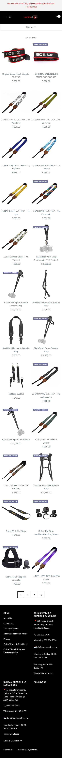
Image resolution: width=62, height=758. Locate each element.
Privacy (6, 639)
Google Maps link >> (12, 741)
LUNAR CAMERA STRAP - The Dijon (16, 212)
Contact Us (8, 623)
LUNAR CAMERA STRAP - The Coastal (46, 167)
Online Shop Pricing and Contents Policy (14, 651)
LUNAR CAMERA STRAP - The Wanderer (16, 121)
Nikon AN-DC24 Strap (16, 531)
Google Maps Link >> (43, 673)
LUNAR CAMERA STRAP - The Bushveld (46, 121)
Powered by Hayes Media (27, 750)
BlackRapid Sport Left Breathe (16, 439)
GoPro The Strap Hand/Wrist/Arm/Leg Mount (46, 532)
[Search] (10, 17)
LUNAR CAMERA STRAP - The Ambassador (46, 395)
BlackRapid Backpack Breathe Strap (46, 304)
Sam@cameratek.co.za (17, 718)
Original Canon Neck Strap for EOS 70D (16, 75)
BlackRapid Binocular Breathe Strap (16, 350)
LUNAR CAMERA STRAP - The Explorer (16, 167)
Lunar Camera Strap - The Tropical (16, 258)
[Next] (41, 594)
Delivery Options (10, 628)
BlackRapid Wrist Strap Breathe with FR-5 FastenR (46, 258)
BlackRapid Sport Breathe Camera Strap (16, 304)
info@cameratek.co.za (46, 647)
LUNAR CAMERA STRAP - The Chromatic (46, 212)
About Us (7, 618)
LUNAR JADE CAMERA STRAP (46, 441)
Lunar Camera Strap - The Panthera (16, 487)
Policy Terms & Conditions (15, 644)
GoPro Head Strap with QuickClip (16, 578)
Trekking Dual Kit (16, 394)
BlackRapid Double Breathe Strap (46, 487)
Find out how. (31, 7)
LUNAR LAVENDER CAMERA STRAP (46, 577)
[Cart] (57, 17)
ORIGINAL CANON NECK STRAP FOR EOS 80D (46, 75)
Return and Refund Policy (15, 634)
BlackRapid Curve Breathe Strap (46, 350)
